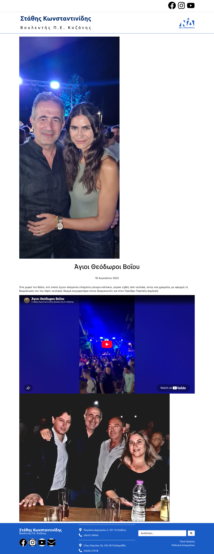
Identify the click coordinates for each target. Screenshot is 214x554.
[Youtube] (191, 5)
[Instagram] (181, 5)
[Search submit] (191, 533)
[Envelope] (51, 542)
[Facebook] (172, 5)
